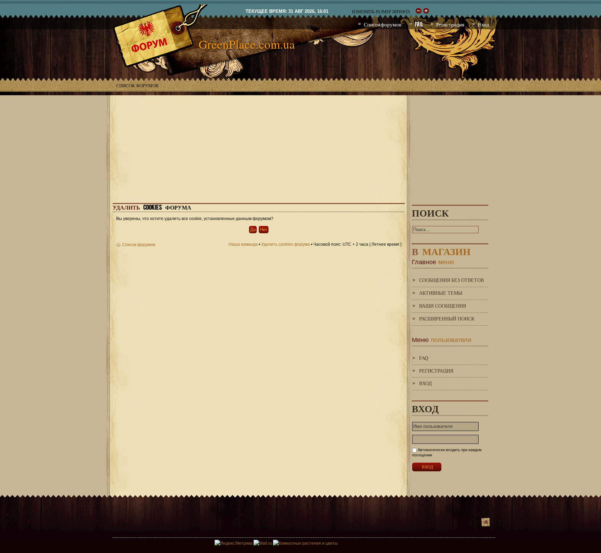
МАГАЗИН (441, 250)
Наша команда (243, 244)
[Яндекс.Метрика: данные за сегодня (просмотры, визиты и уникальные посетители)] (234, 543)
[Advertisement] (300, 144)
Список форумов (137, 85)
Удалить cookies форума (285, 244)
